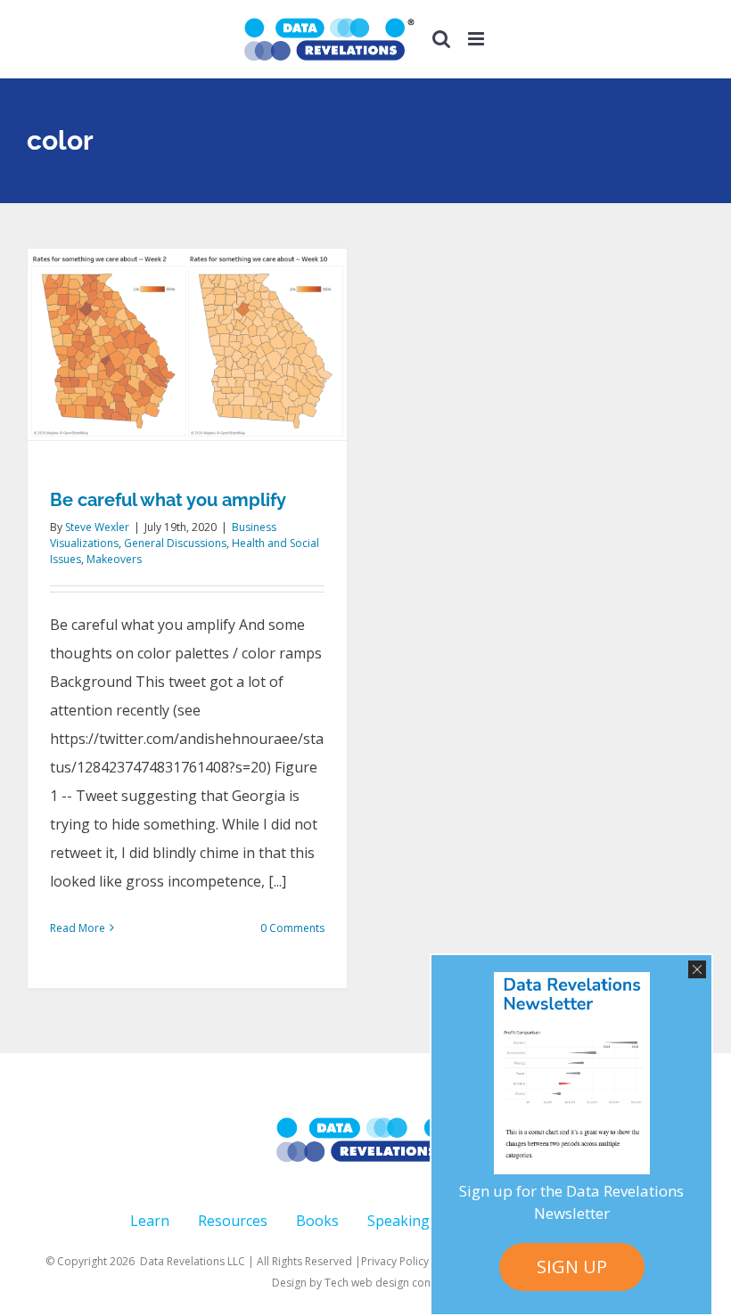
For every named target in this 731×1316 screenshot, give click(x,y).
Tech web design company (391, 1282)
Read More (77, 928)
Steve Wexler (97, 527)
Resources (232, 1220)
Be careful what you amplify (168, 500)
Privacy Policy (395, 1261)
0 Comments (292, 928)
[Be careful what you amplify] (187, 344)
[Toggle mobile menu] (477, 38)
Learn (149, 1220)
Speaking (398, 1220)
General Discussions (175, 543)
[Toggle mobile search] (441, 38)
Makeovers (114, 559)
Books (317, 1220)
